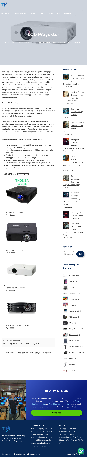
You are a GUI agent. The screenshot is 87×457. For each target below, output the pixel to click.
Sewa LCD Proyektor (75, 42)
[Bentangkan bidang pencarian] (79, 13)
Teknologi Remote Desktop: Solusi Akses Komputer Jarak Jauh (73, 162)
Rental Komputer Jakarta (59, 404)
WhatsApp (56, 413)
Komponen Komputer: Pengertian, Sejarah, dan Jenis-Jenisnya (71, 198)
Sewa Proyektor (23, 121)
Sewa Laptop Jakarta (10, 343)
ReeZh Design (80, 454)
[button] (81, 451)
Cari (80, 254)
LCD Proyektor (62, 42)
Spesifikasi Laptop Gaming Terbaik (77, 112)
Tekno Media (9, 42)
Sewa (48, 42)
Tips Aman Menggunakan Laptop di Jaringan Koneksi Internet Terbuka (73, 229)
